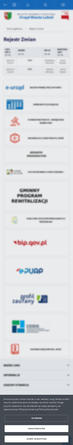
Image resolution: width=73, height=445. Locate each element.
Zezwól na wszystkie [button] (37, 439)
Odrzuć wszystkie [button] (36, 428)
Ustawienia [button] (36, 418)
